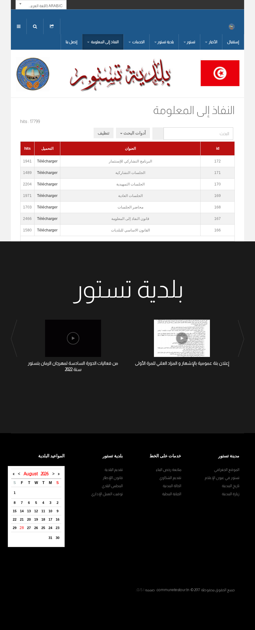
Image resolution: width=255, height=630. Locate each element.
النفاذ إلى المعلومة (104, 42)
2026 (45, 473)
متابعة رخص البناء (168, 470)
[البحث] (158, 133)
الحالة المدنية (172, 486)
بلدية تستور (165, 42)
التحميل (47, 148)
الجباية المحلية (171, 494)
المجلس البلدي (112, 486)
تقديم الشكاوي (170, 478)
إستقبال (233, 42)
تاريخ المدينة (230, 486)
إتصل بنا (71, 42)
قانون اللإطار (113, 478)
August (32, 473)
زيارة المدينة (230, 494)
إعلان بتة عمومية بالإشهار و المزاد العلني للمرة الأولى (182, 363)
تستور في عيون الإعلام (222, 478)
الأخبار (212, 42)
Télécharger (47, 161)
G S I (140, 590)
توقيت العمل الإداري (107, 494)
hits (27, 148)
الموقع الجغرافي (226, 470)
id (217, 148)
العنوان (130, 148)
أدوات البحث (134, 132)
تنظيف (103, 132)
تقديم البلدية (113, 470)
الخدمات (138, 42)
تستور (191, 42)
